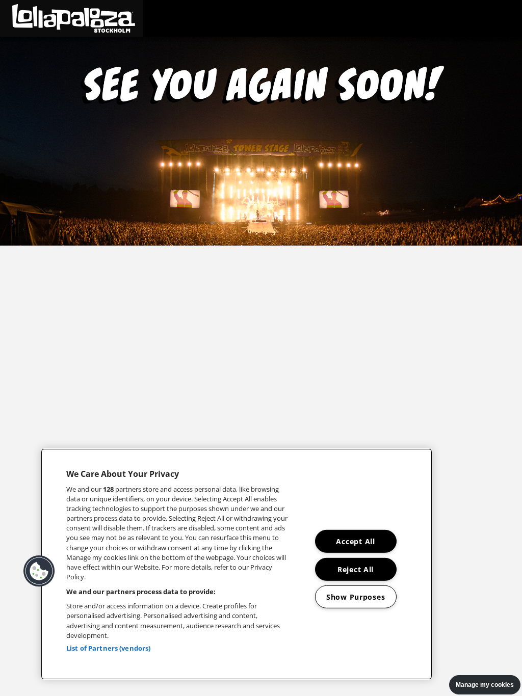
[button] (71, 18)
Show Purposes (355, 597)
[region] (236, 564)
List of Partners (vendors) (108, 648)
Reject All (355, 569)
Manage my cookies (485, 684)
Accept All (355, 541)
